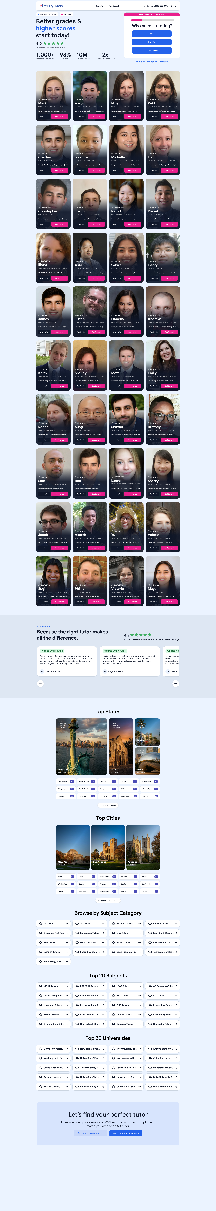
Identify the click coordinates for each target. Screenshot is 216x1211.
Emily (152, 373)
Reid (151, 103)
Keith (42, 373)
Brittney (154, 427)
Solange (81, 157)
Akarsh (80, 534)
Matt (115, 373)
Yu (113, 534)
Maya (152, 588)
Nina (115, 103)
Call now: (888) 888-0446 (157, 6)
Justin (80, 211)
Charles (44, 157)
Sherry (153, 481)
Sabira (116, 265)
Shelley (81, 373)
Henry (153, 265)
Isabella (117, 319)
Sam (41, 481)
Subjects (99, 6)
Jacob (43, 534)
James (43, 319)
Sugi (41, 588)
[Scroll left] (40, 683)
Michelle (118, 157)
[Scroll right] (175, 683)
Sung (79, 427)
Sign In (173, 6)
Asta (78, 265)
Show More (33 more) (108, 805)
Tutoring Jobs (114, 6)
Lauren (116, 480)
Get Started (59, 116)
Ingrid (116, 211)
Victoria (117, 588)
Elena (42, 264)
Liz (150, 157)
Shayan (117, 427)
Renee (43, 427)
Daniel (153, 211)
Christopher (48, 211)
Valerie (153, 534)
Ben (78, 481)
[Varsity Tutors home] (51, 6)
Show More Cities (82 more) (108, 900)
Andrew (154, 319)
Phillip (80, 588)
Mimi (42, 103)
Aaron (80, 103)
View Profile (44, 116)
